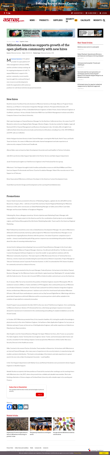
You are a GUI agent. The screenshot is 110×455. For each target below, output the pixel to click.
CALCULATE (85, 20)
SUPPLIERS (58, 20)
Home (13, 41)
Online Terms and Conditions (22, 447)
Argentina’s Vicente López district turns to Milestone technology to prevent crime (17, 434)
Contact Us (45, 447)
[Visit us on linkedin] (9, 13)
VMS (52, 53)
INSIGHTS (97, 20)
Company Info (38, 447)
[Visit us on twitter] (7, 13)
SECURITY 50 (70, 20)
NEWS (32, 20)
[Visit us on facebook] (4, 13)
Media (31, 447)
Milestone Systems (46, 53)
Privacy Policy (10, 447)
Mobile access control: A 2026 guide (88, 47)
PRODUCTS (44, 20)
